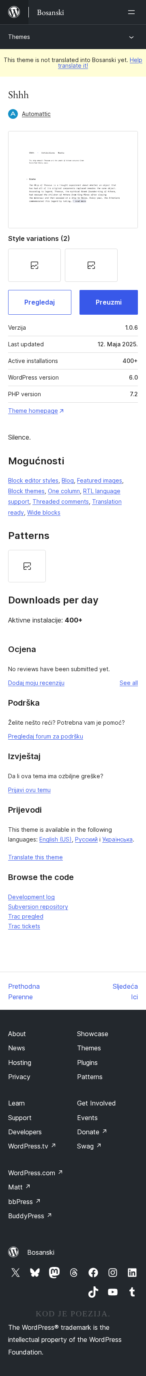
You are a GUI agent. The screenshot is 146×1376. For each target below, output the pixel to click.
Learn (16, 1103)
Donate (92, 1132)
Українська (117, 839)
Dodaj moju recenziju (36, 682)
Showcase (92, 1034)
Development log (31, 896)
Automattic (36, 113)
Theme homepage (33, 410)
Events (87, 1118)
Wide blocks (43, 512)
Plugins (87, 1062)
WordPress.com (35, 1173)
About (17, 1034)
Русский (86, 839)
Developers (25, 1132)
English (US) (55, 839)
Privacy (19, 1077)
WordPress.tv (32, 1146)
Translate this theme (35, 857)
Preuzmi (109, 302)
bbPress (24, 1202)
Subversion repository (38, 906)
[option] (27, 566)
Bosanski (40, 1252)
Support (20, 1118)
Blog (68, 480)
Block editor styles (33, 480)
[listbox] (73, 566)
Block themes (26, 490)
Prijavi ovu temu (29, 789)
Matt (19, 1187)
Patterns (90, 1077)
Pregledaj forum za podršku (45, 736)
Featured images (99, 480)
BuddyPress (30, 1216)
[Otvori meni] (133, 12)
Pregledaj (39, 302)
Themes (19, 36)
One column (64, 490)
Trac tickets (24, 926)
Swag (89, 1146)
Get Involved (96, 1103)
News (16, 1048)
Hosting (19, 1062)
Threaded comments (60, 501)
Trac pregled (25, 916)
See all (129, 682)
